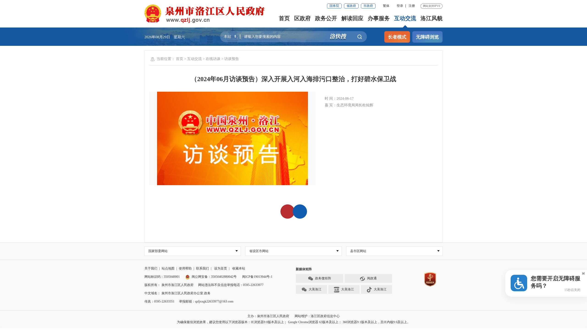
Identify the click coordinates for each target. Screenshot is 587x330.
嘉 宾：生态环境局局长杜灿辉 (349, 105)
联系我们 (202, 268)
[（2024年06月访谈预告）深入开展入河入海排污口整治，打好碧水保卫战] (232, 138)
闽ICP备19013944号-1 (257, 276)
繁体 (386, 6)
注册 (412, 6)
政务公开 (326, 18)
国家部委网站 (158, 251)
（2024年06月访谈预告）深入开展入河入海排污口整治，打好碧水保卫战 (293, 78)
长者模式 (397, 36)
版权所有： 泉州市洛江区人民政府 (169, 285)
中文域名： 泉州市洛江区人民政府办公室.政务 (177, 293)
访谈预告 (231, 59)
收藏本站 (238, 268)
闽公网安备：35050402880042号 (214, 276)
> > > (207, 59)
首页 (284, 18)
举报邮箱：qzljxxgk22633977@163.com (206, 301)
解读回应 (352, 18)
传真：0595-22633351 (159, 301)
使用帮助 (185, 268)
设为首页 (220, 268)
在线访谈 (213, 59)
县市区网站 (358, 251)
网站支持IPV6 (431, 6)
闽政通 (372, 278)
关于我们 (150, 268)
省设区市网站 (259, 251)
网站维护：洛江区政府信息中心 (317, 316)
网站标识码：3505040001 (162, 276)
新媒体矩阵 (304, 269)
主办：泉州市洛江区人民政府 (268, 316)
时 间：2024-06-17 (339, 98)
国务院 (334, 6)
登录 (400, 6)
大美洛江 (315, 289)
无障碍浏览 (427, 36)
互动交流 (405, 18)
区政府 (302, 18)
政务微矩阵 (323, 278)
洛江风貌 (432, 18)
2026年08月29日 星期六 (164, 37)
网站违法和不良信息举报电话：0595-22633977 (230, 285)
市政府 (368, 6)
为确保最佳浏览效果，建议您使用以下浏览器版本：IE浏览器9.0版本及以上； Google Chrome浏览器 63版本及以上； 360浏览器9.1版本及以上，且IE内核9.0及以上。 (293, 322)
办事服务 (379, 18)
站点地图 (168, 268)
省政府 (351, 6)
